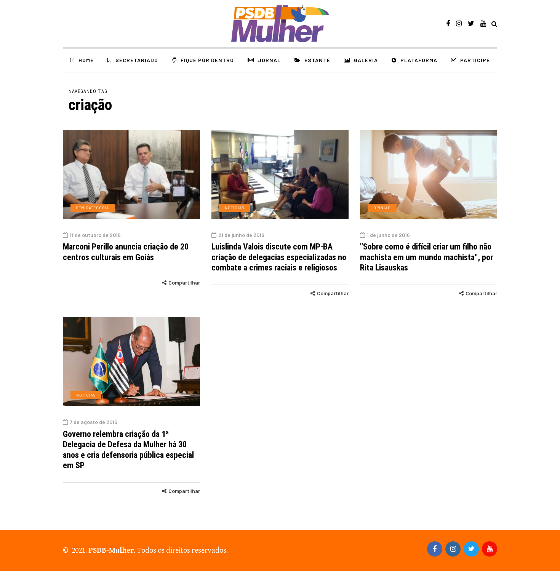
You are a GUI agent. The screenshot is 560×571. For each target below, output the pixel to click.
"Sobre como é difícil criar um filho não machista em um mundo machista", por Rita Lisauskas (426, 257)
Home (86, 60)
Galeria (366, 60)
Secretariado (136, 60)
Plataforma (418, 60)
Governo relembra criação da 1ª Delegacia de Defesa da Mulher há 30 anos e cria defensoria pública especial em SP (128, 449)
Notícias (234, 207)
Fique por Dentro (207, 60)
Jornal (269, 60)
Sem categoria (92, 207)
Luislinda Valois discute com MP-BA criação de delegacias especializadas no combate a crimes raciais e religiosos (278, 257)
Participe (475, 60)
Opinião (382, 207)
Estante (317, 60)
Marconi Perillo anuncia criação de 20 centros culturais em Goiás (126, 252)
